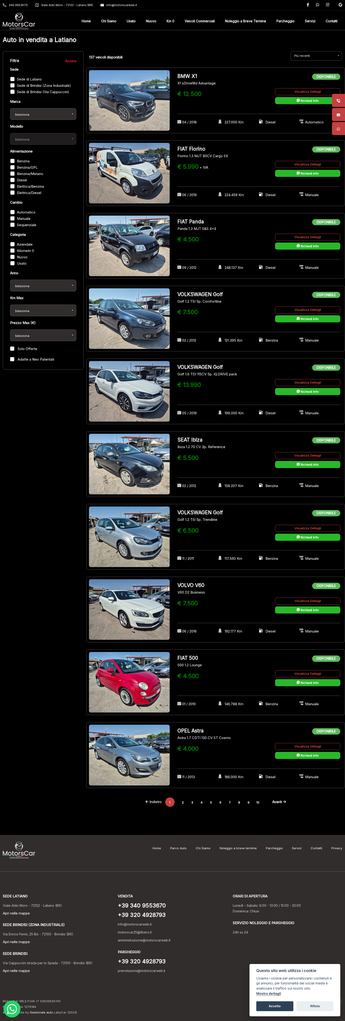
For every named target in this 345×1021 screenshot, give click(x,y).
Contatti (316, 848)
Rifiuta (315, 1006)
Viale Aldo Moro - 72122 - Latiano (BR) (67, 5)
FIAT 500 (187, 658)
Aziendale (25, 244)
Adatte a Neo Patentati (35, 359)
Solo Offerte (27, 349)
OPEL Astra (190, 731)
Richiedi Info (309, 101)
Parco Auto (178, 848)
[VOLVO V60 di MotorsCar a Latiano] (129, 609)
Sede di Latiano (29, 79)
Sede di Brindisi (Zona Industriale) (44, 85)
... (267, 802)
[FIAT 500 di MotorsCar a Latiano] (129, 682)
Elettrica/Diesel (29, 192)
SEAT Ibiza (190, 440)
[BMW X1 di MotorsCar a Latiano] (129, 100)
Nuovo (22, 257)
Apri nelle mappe (16, 913)
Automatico (26, 212)
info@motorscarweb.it (121, 5)
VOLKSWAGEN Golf (200, 294)
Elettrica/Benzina (30, 186)
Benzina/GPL (27, 167)
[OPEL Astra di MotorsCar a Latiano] (129, 755)
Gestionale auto (41, 1012)
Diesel (22, 180)
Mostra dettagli (268, 993)
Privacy (336, 848)
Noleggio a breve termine (238, 848)
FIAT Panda (190, 222)
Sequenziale (26, 225)
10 (257, 802)
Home (157, 848)
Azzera (70, 61)
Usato (22, 263)
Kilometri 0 (25, 250)
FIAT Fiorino (191, 149)
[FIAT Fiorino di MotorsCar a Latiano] (129, 173)
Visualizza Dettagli (307, 91)
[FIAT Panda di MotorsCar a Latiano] (129, 245)
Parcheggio (274, 848)
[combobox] (43, 114)
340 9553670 (18, 5)
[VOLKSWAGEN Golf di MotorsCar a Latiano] (129, 318)
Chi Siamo (203, 848)
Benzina (23, 161)
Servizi (297, 848)
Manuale (24, 218)
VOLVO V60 (190, 585)
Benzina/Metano (30, 173)
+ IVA (203, 167)
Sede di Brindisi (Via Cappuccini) (43, 92)
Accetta (275, 1006)
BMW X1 (187, 76)
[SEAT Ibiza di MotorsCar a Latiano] (129, 463)
